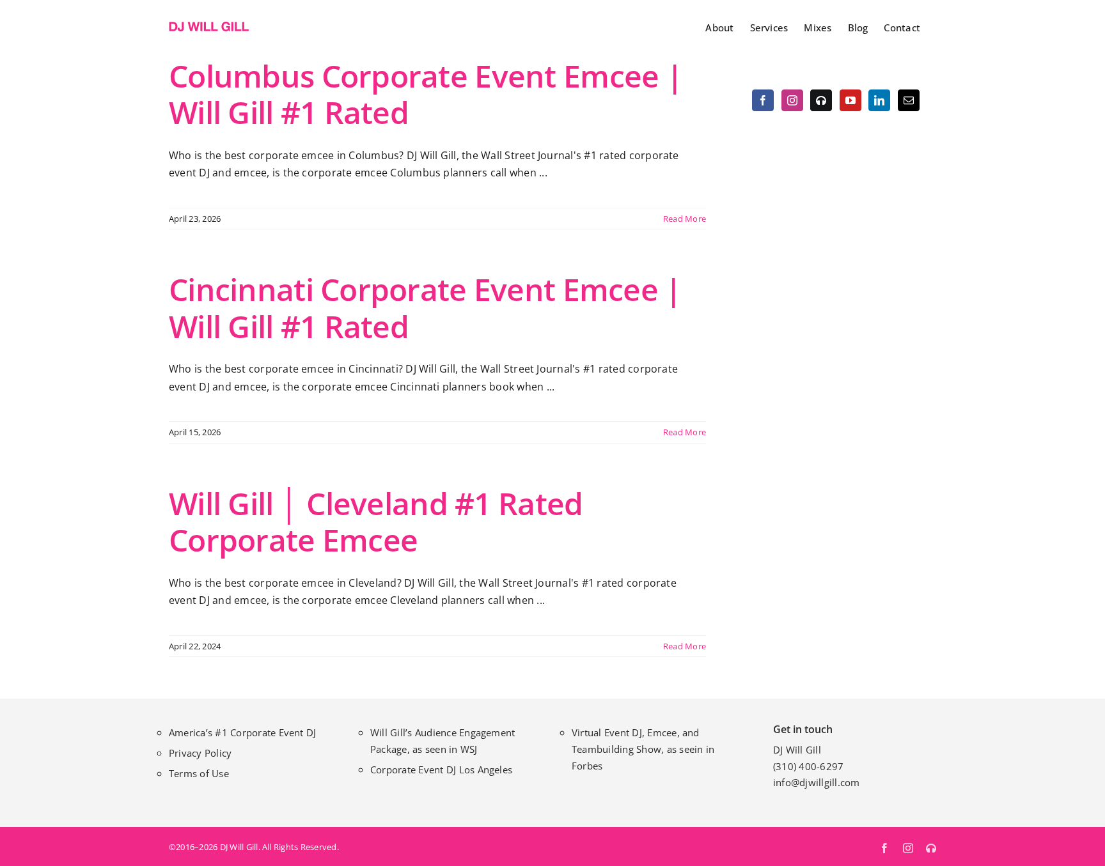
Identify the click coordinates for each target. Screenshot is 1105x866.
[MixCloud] (821, 100)
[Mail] (909, 100)
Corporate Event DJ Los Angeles (441, 769)
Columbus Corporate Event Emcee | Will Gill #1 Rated (425, 94)
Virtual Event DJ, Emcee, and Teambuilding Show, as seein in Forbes (643, 749)
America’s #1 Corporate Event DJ (242, 732)
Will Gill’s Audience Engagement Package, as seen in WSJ (442, 740)
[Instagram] (792, 100)
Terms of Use (199, 773)
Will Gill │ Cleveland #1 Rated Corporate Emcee (376, 522)
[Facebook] (763, 100)
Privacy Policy (200, 752)
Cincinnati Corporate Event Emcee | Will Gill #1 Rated (425, 307)
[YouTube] (850, 100)
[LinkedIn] (879, 100)
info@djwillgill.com (816, 782)
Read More (684, 218)
